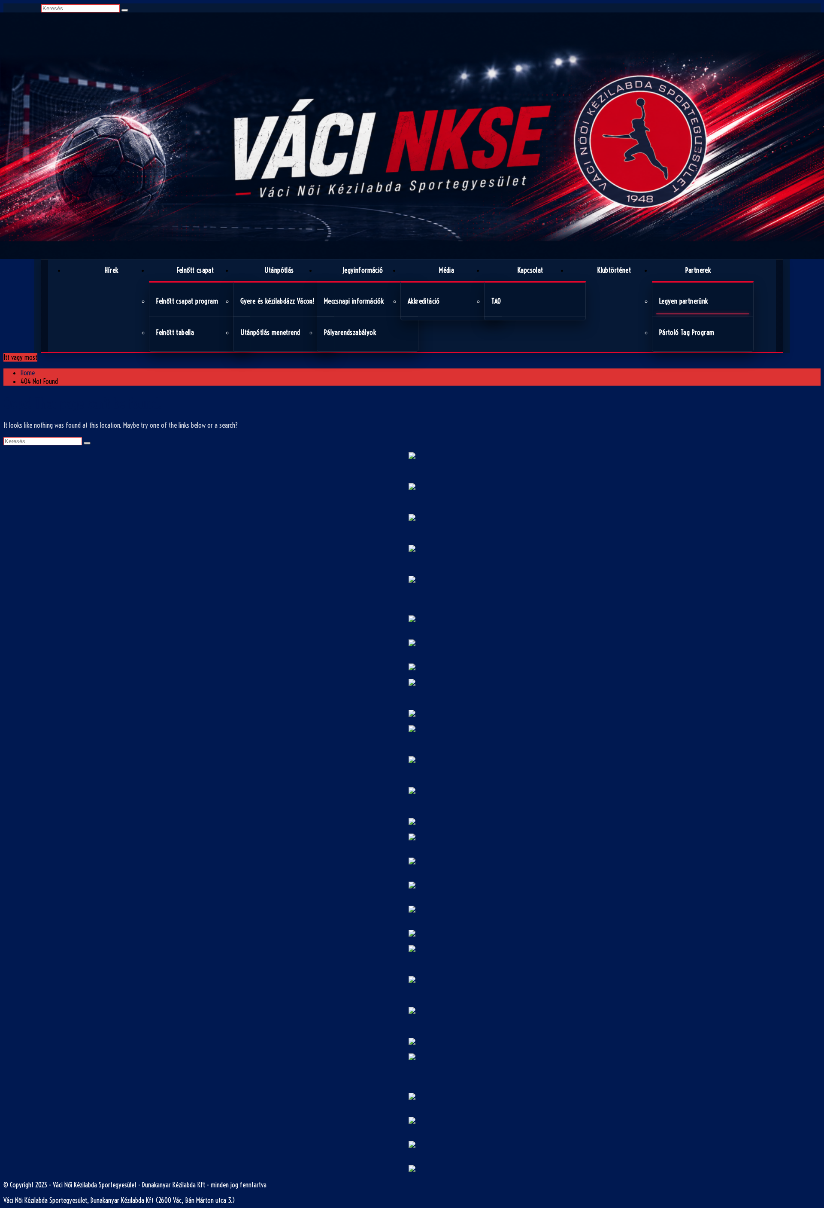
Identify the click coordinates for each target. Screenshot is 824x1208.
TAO (496, 301)
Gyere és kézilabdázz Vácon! (277, 301)
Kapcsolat (530, 270)
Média (446, 270)
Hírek (111, 270)
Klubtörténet (614, 270)
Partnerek (698, 270)
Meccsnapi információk (354, 301)
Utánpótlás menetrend (270, 332)
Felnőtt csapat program (187, 301)
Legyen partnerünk (683, 301)
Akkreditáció (424, 301)
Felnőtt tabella (175, 332)
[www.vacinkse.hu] (412, 135)
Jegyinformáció (362, 270)
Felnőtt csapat (195, 270)
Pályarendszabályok (350, 332)
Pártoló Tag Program (687, 332)
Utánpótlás (279, 270)
